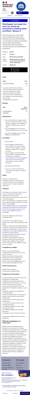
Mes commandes (20, 363)
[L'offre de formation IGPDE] (13, 6)
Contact (10, 15)
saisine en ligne (23, 130)
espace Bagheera (16, 148)
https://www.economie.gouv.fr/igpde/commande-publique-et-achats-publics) (14, 231)
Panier (20, 13)
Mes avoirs (19, 365)
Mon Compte (18, 15)
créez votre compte (17, 169)
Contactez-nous (6, 363)
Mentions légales (6, 365)
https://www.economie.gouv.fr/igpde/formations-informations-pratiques (16, 158)
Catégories (14, 20)
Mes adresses (19, 367)
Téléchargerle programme (15, 70)
